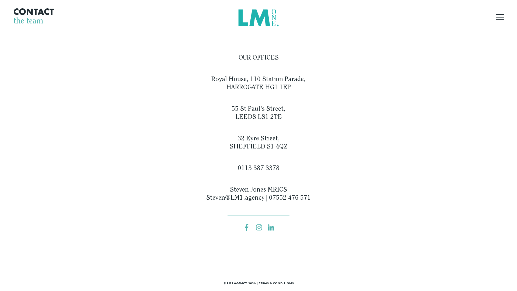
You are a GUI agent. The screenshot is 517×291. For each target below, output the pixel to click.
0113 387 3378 (259, 168)
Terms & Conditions (276, 283)
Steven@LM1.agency (235, 198)
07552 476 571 (290, 198)
